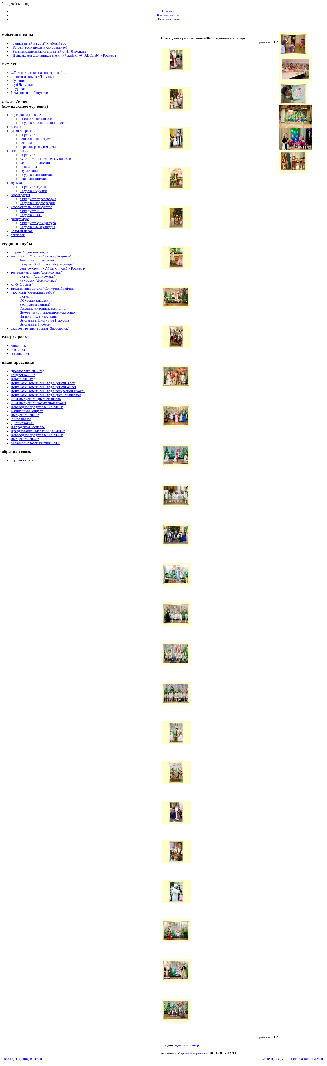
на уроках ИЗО (31, 215)
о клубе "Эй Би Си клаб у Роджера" (47, 264)
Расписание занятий (35, 304)
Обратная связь (168, 19)
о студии (26, 296)
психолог (18, 235)
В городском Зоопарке (28, 427)
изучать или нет (32, 171)
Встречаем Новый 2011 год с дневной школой (46, 395)
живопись (18, 345)
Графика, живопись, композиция (44, 308)
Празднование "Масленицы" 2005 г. (38, 431)
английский (20, 151)
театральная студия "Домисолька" (36, 272)
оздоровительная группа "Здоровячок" (40, 328)
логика (16, 127)
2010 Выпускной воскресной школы (38, 403)
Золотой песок (22, 231)
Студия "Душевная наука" (30, 252)
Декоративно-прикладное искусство (47, 312)
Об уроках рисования (36, 300)
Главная (168, 11)
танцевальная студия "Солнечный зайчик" (43, 288)
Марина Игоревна (191, 1053)
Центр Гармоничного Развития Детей (294, 1059)
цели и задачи (30, 167)
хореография (20, 195)
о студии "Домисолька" (37, 276)
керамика (18, 349)
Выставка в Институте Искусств (44, 320)
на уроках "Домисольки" (38, 280)
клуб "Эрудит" (22, 284)
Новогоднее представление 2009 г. (37, 435)
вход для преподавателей (23, 1059)
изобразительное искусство (31, 207)
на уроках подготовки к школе (43, 123)
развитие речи (21, 131)
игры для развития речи (38, 147)
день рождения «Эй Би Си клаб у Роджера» (53, 268)
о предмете (28, 135)
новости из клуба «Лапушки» (33, 77)
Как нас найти (168, 15)
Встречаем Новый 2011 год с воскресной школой (48, 391)
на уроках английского (37, 175)
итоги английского (34, 179)
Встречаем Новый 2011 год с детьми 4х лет (43, 387)
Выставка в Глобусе (35, 324)
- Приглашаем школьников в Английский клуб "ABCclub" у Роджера (63, 55)
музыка (16, 183)
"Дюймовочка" (22, 423)
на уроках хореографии (37, 203)
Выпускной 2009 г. (25, 415)
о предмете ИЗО (32, 211)
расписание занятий (35, 163)
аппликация (20, 353)
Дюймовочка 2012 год (27, 371)
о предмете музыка (34, 187)
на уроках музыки (33, 191)
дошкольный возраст (35, 139)
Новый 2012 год (23, 379)
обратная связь (22, 460)
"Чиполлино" (21, 419)
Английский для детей (37, 260)
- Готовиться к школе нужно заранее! (39, 47)
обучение (18, 81)
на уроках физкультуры (37, 227)
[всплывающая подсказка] (176, 70)
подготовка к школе (26, 115)
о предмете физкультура (38, 223)
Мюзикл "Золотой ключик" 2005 (35, 443)
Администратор (187, 1045)
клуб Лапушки (22, 85)
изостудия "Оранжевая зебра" (33, 292)
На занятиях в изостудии (38, 316)
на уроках (18, 89)
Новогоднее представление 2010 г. (37, 407)
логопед (26, 143)
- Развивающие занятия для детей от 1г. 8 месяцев (48, 51)
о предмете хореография (38, 199)
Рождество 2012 (23, 375)
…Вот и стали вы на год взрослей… (38, 73)
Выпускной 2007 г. (25, 439)
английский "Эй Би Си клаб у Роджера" (41, 256)
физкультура (20, 219)
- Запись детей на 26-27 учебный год (38, 43)
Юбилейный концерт (27, 411)
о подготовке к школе (36, 119)
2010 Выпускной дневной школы (36, 399)
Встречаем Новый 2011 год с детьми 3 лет (43, 383)
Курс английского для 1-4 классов (45, 159)
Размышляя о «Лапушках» (30, 93)
